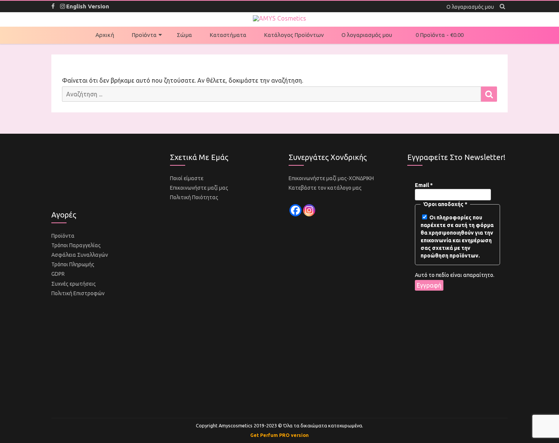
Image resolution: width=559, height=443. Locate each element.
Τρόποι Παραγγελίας (76, 245)
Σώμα (184, 35)
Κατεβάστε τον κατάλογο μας (325, 188)
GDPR (58, 274)
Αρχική (104, 35)
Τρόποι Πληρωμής (72, 264)
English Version (87, 6)
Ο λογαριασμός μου (366, 35)
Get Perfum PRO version (279, 435)
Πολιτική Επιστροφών (78, 293)
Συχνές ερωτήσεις (73, 284)
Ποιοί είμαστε (186, 178)
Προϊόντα (144, 35)
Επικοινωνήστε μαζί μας (199, 188)
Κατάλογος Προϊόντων (294, 35)
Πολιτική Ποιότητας (194, 197)
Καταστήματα (228, 35)
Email (424, 185)
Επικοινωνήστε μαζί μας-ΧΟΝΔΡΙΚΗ (331, 178)
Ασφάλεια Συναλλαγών (79, 255)
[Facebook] (295, 210)
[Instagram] (309, 210)
